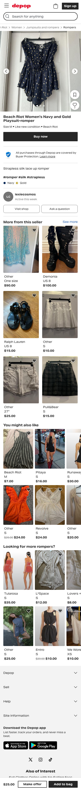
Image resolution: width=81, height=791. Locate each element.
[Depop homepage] (21, 6)
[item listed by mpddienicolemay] (18, 570)
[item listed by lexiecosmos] (21, 249)
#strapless (36, 177)
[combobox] (40, 16)
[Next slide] (75, 71)
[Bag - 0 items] (55, 6)
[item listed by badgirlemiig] (50, 505)
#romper (10, 177)
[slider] (40, 71)
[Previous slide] (6, 71)
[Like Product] (34, 230)
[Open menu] (6, 5)
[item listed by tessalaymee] (18, 505)
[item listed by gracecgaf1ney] (50, 449)
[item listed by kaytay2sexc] (18, 449)
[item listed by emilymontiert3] (18, 626)
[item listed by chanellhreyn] (50, 626)
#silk (22, 177)
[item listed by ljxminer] (50, 570)
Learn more (47, 156)
